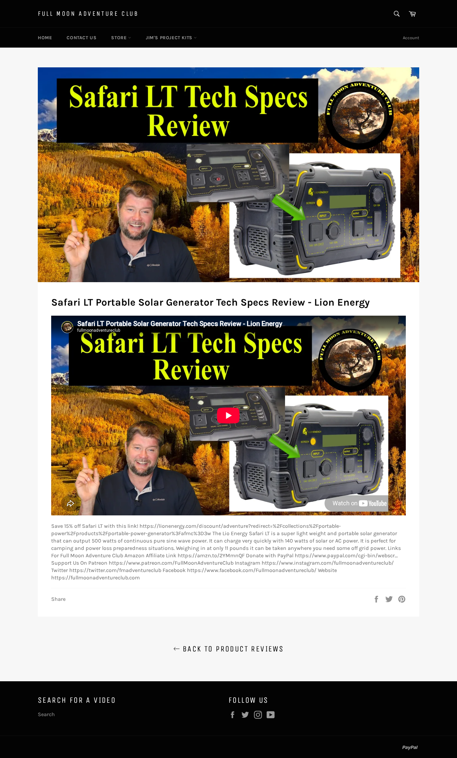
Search (46, 714)
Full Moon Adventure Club (88, 13)
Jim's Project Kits (170, 38)
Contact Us (81, 38)
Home (45, 38)
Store (119, 38)
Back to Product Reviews (232, 648)
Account (411, 37)
